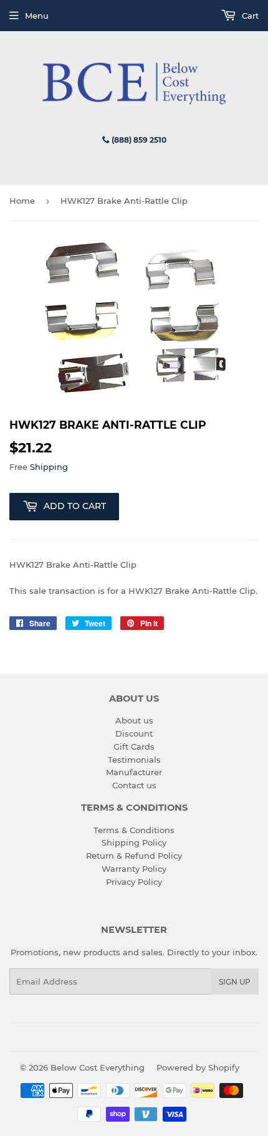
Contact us (134, 785)
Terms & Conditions (134, 830)
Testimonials (134, 760)
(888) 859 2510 (138, 140)
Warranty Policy (134, 869)
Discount (134, 733)
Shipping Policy (134, 842)
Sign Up (235, 981)
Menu (37, 16)
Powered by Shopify (197, 1067)
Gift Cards (134, 747)
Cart (249, 16)
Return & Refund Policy (134, 856)
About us (134, 720)
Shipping (49, 467)
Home (22, 201)
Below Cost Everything (97, 1067)
